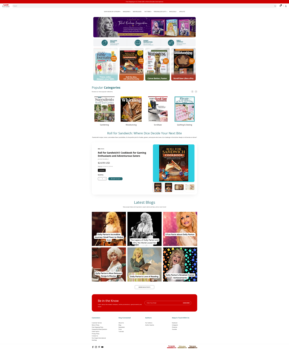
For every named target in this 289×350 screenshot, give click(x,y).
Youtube (174, 329)
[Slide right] (195, 187)
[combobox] (144, 6)
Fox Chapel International (99, 338)
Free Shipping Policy (97, 327)
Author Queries (149, 325)
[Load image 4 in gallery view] (190, 187)
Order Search (95, 331)
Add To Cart (116, 178)
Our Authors (148, 323)
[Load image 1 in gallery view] (158, 187)
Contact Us (95, 336)
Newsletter (122, 327)
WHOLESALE (172, 11)
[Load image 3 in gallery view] (179, 187)
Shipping (100, 166)
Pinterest (174, 327)
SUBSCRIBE (186, 303)
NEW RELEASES (137, 11)
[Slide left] (153, 187)
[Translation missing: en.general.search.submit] (275, 6)
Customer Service (97, 323)
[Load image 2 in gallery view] (168, 187)
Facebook (174, 323)
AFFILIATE (182, 11)
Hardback (102, 170)
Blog (120, 325)
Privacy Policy (95, 333)
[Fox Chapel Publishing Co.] (144, 27)
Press (120, 329)
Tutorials (121, 331)
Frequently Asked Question (99, 329)
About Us (121, 323)
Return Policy (95, 325)
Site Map (94, 340)
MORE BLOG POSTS (144, 287)
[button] (112, 12)
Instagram (175, 325)
